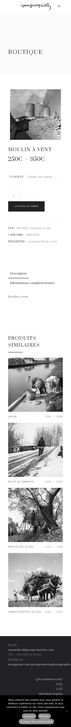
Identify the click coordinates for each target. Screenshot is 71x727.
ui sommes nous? (50, 679)
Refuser (44, 716)
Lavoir (12, 416)
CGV (59, 689)
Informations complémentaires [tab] (32, 283)
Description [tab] (18, 273)
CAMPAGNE (32, 235)
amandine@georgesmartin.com (31, 649)
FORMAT (16, 176)
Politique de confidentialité (36, 721)
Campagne (33, 241)
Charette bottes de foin (24, 611)
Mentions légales (51, 693)
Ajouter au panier (26, 206)
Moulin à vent (49, 241)
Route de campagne (21, 481)
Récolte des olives (20, 546)
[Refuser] (66, 711)
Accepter (29, 716)
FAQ (59, 684)
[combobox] (41, 177)
